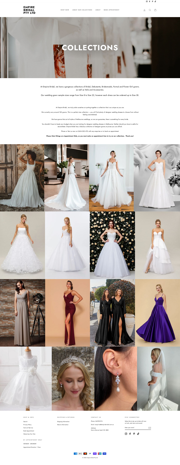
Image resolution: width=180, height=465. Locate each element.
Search (25, 421)
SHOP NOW (65, 10)
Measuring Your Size (29, 434)
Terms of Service (28, 428)
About (98, 10)
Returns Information (62, 425)
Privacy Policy (27, 425)
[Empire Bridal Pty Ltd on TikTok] (138, 434)
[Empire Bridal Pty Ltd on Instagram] (126, 434)
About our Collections (82, 10)
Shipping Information (63, 421)
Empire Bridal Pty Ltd (29, 10)
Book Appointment (111, 10)
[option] (90, 47)
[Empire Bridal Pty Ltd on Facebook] (130, 434)
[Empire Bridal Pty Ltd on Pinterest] (134, 434)
